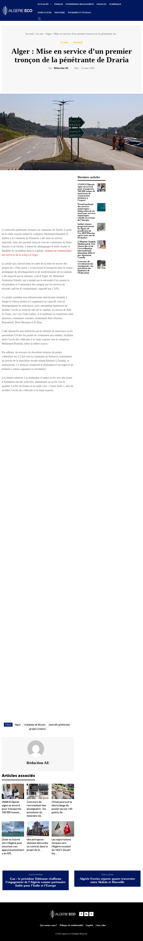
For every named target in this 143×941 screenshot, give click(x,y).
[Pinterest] (75, 80)
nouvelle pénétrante (59, 724)
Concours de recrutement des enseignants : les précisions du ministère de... (36, 809)
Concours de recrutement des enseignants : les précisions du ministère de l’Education (85, 267)
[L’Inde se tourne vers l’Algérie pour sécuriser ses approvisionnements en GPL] (13, 829)
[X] (67, 80)
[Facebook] (59, 80)
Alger (18, 724)
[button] (39, 18)
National (77, 42)
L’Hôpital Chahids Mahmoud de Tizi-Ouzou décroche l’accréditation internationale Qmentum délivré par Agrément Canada (87, 249)
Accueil (29, 33)
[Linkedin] (86, 914)
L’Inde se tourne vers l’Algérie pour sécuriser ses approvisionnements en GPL (13, 846)
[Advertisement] (38, 199)
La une (39, 33)
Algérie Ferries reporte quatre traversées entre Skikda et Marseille (107, 880)
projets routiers (37, 729)
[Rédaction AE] (37, 748)
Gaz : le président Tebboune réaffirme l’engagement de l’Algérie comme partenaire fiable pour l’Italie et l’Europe (36, 882)
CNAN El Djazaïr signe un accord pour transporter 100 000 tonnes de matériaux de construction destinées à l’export (86, 192)
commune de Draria (35, 724)
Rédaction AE (61, 68)
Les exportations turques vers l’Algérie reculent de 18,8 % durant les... (61, 846)
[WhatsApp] (83, 80)
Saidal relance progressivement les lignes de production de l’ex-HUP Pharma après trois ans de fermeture (86, 231)
